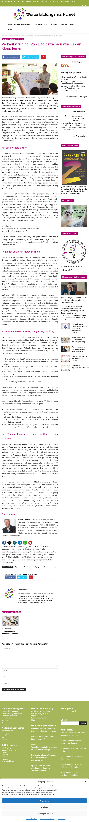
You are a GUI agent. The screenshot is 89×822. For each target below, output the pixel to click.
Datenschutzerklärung (47, 819)
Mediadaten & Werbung (40, 711)
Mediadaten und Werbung (42, 1)
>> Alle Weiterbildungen (76, 97)
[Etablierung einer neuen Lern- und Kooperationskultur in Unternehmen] (74, 288)
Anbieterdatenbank (9, 715)
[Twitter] (85, 4)
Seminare (5, 733)
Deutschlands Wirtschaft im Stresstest (71, 758)
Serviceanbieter (8, 761)
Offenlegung (64, 1)
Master (4, 739)
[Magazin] (44, 14)
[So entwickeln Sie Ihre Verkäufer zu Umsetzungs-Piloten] (10, 626)
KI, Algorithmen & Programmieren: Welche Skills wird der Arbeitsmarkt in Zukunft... (79, 328)
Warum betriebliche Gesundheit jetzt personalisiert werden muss (44, 730)
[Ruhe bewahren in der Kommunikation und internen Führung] (65, 349)
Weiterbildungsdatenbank (12, 713)
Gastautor (8, 52)
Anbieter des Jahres (9, 750)
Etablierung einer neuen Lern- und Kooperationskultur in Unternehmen (73, 300)
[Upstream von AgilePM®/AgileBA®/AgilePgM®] (65, 368)
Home (10, 24)
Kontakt (56, 1)
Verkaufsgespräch (36, 567)
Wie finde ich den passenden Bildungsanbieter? (42, 738)
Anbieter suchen (39, 24)
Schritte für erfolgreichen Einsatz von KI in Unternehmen (73, 734)
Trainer (4, 752)
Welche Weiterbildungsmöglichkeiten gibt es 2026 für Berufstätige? (44, 747)
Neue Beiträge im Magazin (43, 726)
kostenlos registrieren (40, 713)
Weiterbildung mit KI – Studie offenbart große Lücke (72, 766)
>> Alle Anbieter (80, 136)
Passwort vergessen (39, 718)
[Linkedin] (82, 4)
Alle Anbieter (7, 748)
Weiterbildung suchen (22, 24)
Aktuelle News (68, 730)
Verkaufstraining (8, 39)
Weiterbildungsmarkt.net (10, 1)
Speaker (5, 754)
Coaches (5, 756)
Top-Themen (53, 24)
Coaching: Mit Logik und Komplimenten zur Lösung (79, 358)
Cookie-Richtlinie (31, 819)
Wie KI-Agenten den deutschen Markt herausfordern (72, 742)
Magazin (64, 24)
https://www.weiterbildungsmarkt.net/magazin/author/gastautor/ (36, 593)
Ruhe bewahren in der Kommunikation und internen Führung (78, 349)
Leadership (25, 567)
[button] (85, 781)
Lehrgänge (6, 735)
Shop (33, 720)
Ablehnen (44, 807)
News (72, 24)
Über (22, 1)
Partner (28, 1)
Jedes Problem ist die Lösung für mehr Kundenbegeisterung (78, 340)
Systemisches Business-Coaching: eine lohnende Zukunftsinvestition (40, 768)
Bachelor (5, 737)
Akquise (20, 39)
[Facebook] (78, 4)
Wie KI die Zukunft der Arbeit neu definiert (73, 750)
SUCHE (10, 30)
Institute (5, 759)
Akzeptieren (44, 801)
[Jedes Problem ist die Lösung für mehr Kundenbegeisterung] (65, 340)
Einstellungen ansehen (44, 813)
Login (73, 1)
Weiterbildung (7, 730)
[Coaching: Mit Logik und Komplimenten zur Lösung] (65, 358)
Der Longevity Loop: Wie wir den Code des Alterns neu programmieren (43, 757)
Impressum (61, 819)
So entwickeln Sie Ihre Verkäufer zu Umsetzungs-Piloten (10, 631)
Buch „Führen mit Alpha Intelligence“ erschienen (70, 774)
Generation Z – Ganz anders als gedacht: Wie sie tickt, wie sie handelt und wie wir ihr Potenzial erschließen (74, 190)
